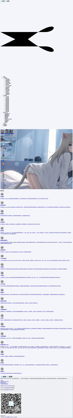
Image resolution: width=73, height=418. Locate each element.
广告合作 (5, 385)
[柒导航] (5, 1)
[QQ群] (0, 391)
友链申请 (2, 385)
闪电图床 (7, 387)
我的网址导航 (3, 382)
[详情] (0, 200)
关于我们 (9, 385)
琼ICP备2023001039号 (4, 381)
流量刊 (7, 389)
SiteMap (1, 380)
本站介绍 (13, 385)
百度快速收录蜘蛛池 (4, 383)
